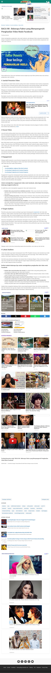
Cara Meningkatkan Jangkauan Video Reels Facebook (16, 168)
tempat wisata (31, 510)
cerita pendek (30, 506)
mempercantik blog (6, 510)
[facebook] (6, 316)
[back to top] (48, 670)
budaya (23, 506)
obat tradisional (19, 510)
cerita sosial (36, 506)
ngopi (13, 510)
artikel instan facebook (15, 506)
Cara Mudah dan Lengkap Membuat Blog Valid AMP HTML (19, 532)
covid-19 (43, 506)
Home (4, 667)
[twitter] (16, 316)
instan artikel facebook (17, 508)
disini (17, 126)
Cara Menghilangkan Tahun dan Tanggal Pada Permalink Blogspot (21, 519)
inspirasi (9, 508)
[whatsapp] (35, 316)
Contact (8, 667)
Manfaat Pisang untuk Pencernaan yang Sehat (17, 545)
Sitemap (31, 667)
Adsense (4, 506)
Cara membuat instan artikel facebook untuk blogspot (18, 526)
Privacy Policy (45, 667)
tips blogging (44, 510)
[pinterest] (25, 316)
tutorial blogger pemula (19, 513)
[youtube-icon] (32, 661)
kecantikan (26, 508)
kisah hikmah (39, 508)
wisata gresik (28, 513)
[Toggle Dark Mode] (47, 2)
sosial (25, 510)
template (38, 510)
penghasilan (37, 212)
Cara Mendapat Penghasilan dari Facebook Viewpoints (16, 170)
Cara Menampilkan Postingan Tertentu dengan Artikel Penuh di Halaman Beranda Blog (25, 538)
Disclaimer (39, 667)
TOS (35, 667)
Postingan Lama (45, 499)
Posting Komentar (5, 35)
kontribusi (13, 667)
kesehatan (32, 508)
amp (8, 506)
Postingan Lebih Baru (6, 499)
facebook (4, 508)
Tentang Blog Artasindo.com (22, 667)
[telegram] (45, 316)
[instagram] (25, 661)
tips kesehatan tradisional (7, 513)
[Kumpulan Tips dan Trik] (25, 1)
